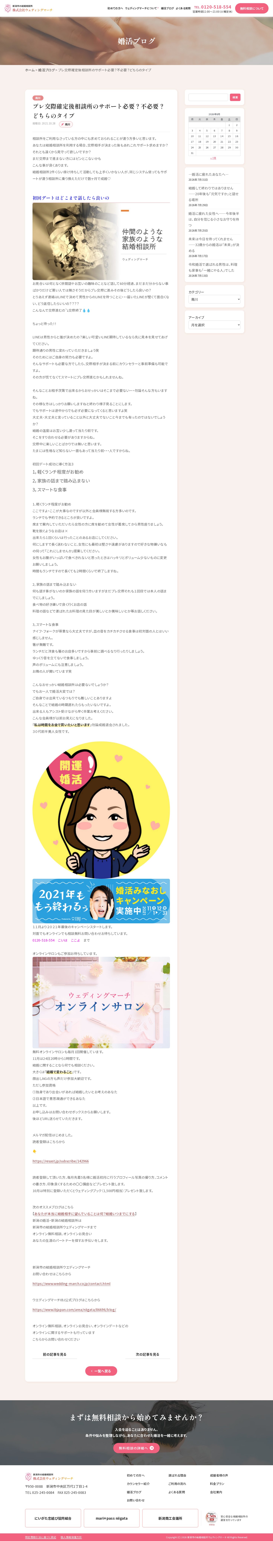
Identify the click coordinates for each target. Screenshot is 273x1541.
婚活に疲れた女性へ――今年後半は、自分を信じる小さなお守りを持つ (213, 219)
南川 (67, 124)
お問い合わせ (135, 1500)
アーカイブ (196, 317)
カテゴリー (196, 292)
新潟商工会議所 (170, 1518)
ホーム (30, 69)
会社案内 (216, 1492)
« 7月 (213, 158)
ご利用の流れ (177, 1483)
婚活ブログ (167, 8)
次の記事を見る (147, 1354)
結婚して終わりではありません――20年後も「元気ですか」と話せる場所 (213, 194)
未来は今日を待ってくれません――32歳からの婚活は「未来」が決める (213, 244)
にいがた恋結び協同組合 (53, 1518)
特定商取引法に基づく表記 (40, 1537)
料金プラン (217, 1483)
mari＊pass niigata (112, 1518)
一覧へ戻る (102, 1370)
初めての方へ (115, 8)
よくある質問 (183, 8)
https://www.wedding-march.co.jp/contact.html (71, 1283)
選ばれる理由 (177, 1475)
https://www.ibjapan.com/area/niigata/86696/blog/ (74, 1309)
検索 (235, 97)
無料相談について (252, 8)
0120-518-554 (216, 7)
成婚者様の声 (219, 1475)
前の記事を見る (54, 1354)
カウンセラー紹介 (138, 1483)
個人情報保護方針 (71, 1537)
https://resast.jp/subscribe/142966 (60, 1160)
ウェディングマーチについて (141, 8)
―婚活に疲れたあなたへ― (208, 174)
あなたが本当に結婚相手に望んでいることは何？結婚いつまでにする (84, 1213)
